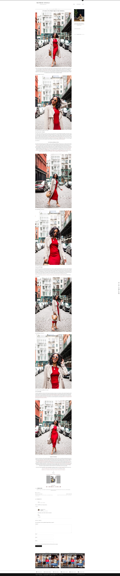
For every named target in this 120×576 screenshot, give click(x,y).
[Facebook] (52, 486)
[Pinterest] (49, 486)
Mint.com (70, 147)
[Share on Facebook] (39, 488)
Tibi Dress (36, 274)
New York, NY (38, 492)
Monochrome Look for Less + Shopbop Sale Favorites (44, 495)
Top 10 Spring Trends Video (47, 468)
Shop (83, 4)
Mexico (47, 69)
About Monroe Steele (54, 574)
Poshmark (57, 139)
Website (36, 540)
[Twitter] (46, 486)
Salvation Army (54, 137)
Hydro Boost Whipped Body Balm (55, 394)
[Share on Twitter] (40, 488)
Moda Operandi (68, 463)
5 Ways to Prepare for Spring (53, 11)
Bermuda (50, 69)
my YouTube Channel (61, 467)
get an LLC (47, 148)
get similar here (44, 274)
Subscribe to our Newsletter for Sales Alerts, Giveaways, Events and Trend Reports (53, 469)
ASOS (66, 460)
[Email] (60, 486)
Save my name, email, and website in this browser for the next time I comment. (47, 544)
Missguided (39, 461)
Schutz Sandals (57, 274)
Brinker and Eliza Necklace (51, 274)
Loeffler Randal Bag (63, 274)
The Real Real (63, 139)
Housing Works (61, 137)
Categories (78, 4)
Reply (37, 506)
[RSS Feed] (58, 486)
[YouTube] (51, 486)
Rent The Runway (67, 462)
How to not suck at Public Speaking (64, 494)
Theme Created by (81, 574)
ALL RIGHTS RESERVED (46, 574)
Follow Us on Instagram (56, 474)
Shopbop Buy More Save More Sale (45, 460)
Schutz (43, 461)
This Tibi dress (52, 462)
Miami (44, 69)
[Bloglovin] (54, 486)
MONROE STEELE (43, 3)
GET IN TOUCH (61, 574)
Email (36, 537)
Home (74, 4)
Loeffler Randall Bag (58, 462)
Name (36, 533)
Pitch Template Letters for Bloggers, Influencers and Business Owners (58, 151)
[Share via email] (38, 488)
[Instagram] (48, 486)
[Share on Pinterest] (41, 488)
